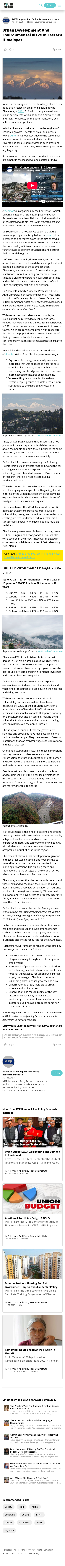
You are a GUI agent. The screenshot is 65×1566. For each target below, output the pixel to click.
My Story (9, 1530)
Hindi (21, 1506)
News (39, 1522)
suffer (13, 135)
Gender (8, 1522)
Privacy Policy (33, 1553)
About (17, 1550)
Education (10, 1514)
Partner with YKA (28, 1550)
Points (39, 1550)
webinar (9, 211)
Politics (34, 1506)
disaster (10, 354)
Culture (25, 1514)
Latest (39, 1514)
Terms (12, 1553)
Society (8, 1506)
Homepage (8, 1550)
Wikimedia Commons (50, 435)
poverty (50, 235)
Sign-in (50, 5)
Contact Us (21, 1553)
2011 (21, 111)
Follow (57, 1072)
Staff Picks (24, 1522)
